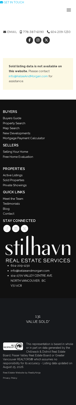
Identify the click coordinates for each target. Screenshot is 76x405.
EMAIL (11, 32)
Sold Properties (13, 180)
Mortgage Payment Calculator (24, 138)
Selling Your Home (15, 151)
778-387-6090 (33, 32)
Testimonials (11, 203)
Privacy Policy (10, 378)
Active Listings (12, 175)
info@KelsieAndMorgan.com (28, 76)
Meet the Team (13, 199)
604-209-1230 (60, 32)
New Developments (16, 133)
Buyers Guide (12, 118)
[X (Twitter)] (46, 40)
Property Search (14, 123)
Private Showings (15, 185)
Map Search (11, 128)
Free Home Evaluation (18, 157)
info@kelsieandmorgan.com (30, 270)
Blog (6, 209)
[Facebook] (30, 40)
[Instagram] (38, 40)
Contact (8, 213)
